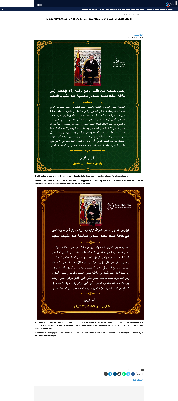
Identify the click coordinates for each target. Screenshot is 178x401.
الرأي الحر (98, 9)
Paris (126, 370)
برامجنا (103, 9)
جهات (137, 9)
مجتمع (133, 9)
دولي (107, 9)
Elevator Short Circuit (134, 370)
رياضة (123, 9)
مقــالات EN (155, 9)
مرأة (93, 9)
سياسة (142, 9)
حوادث (119, 9)
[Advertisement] (89, 352)
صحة (90, 9)
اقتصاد (128, 9)
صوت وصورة (163, 9)
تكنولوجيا (85, 9)
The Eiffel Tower (118, 370)
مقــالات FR (148, 9)
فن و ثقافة (113, 9)
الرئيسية (170, 9)
